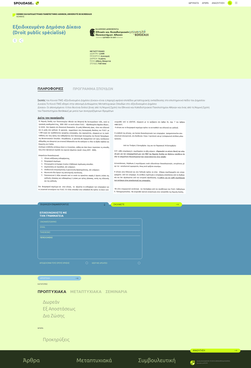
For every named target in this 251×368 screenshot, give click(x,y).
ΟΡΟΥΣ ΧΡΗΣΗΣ (62, 263)
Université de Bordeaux (79, 14)
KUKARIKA (227, 361)
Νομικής (20, 17)
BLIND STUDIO (210, 361)
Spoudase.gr (200, 363)
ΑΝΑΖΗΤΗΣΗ (218, 3)
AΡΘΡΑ (205, 3)
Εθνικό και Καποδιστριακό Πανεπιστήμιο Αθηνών (41, 14)
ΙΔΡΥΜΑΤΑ (194, 3)
